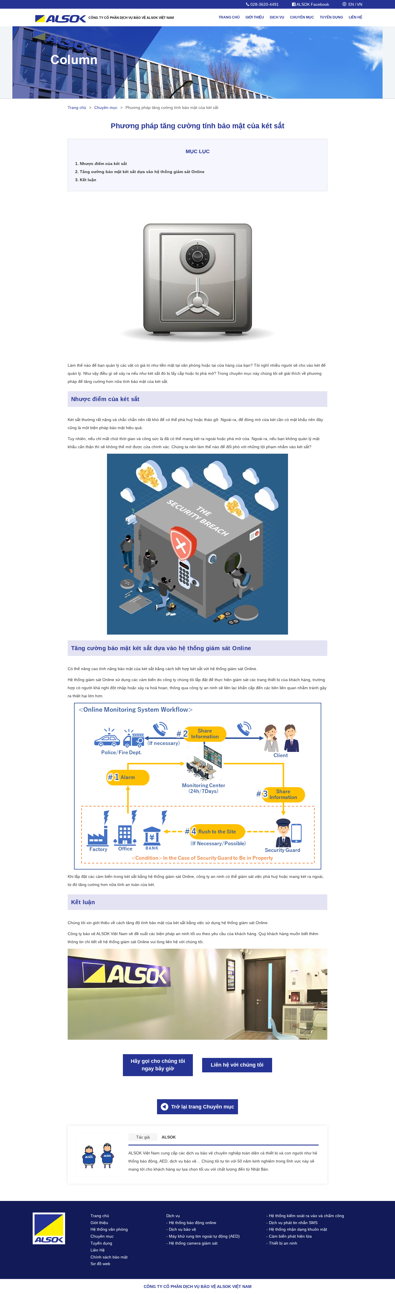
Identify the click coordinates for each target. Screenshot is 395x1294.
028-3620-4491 (264, 4)
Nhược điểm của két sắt (101, 163)
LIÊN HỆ (355, 17)
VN (359, 4)
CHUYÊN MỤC (302, 17)
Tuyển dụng (101, 1243)
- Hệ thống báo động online (191, 1222)
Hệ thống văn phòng (109, 1229)
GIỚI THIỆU (255, 17)
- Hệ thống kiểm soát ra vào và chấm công (305, 1215)
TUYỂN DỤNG (331, 17)
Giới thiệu (99, 1222)
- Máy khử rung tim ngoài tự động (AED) (203, 1236)
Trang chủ (77, 107)
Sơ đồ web (100, 1263)
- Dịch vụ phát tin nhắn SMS (292, 1222)
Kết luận (85, 179)
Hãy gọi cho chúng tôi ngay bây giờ (158, 1064)
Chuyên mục (105, 107)
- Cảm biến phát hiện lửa (289, 1236)
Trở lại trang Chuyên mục (202, 1107)
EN (351, 4)
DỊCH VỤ (277, 17)
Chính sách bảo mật (109, 1257)
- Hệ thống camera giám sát (191, 1243)
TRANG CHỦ (229, 17)
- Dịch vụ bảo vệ (181, 1229)
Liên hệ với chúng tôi (237, 1065)
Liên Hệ (98, 1250)
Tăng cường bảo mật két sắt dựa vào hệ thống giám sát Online (139, 171)
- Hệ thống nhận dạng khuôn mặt (296, 1229)
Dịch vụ (173, 1215)
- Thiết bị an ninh (281, 1243)
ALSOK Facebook (312, 4)
